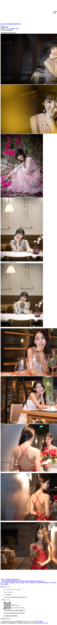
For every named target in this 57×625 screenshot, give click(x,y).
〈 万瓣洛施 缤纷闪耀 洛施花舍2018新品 (11, 581)
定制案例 (10, 23)
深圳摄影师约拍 (16, 579)
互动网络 (40, 621)
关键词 (27, 582)
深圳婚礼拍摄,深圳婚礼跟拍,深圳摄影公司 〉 (33, 581)
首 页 (2, 23)
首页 (8, 28)
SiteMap (38, 582)
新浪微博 (45, 582)
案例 (7, 27)
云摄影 (14, 23)
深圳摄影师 (8, 579)
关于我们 (5, 23)
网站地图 (32, 582)
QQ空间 (51, 582)
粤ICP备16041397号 (43, 623)
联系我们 (18, 23)
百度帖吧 (6, 584)
